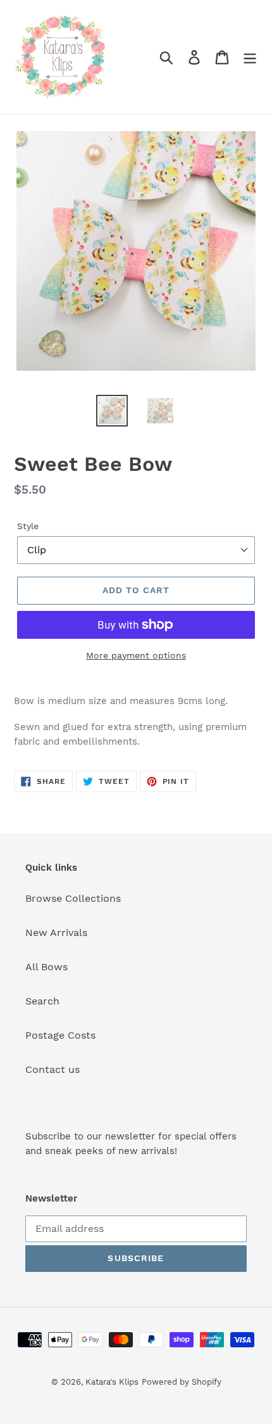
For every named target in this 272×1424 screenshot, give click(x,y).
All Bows (46, 967)
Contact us (52, 1069)
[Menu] (250, 57)
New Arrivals (56, 933)
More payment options (136, 655)
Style (28, 526)
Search (42, 1001)
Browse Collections (73, 898)
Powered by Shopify (181, 1382)
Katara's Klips (112, 1382)
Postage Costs (60, 1035)
